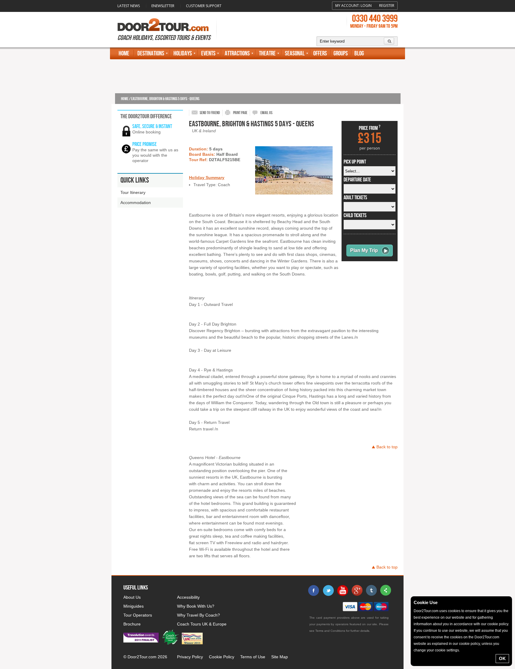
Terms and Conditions (330, 630)
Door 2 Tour (163, 25)
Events (208, 53)
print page (240, 112)
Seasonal (295, 53)
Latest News (128, 5)
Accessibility (188, 597)
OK (502, 658)
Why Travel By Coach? (198, 615)
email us (266, 112)
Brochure (132, 624)
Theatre (267, 53)
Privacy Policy (190, 656)
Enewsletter (162, 5)
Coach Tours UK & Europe (202, 624)
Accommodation (135, 202)
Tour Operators (137, 615)
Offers (320, 53)
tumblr (371, 590)
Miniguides (133, 606)
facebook (313, 590)
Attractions (237, 53)
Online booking (146, 132)
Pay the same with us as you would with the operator (155, 155)
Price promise (144, 144)
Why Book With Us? (195, 606)
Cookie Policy (221, 656)
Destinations (150, 53)
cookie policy (497, 624)
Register (386, 5)
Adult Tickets (355, 197)
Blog (359, 53)
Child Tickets (355, 215)
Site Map (279, 656)
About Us (132, 597)
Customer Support (203, 5)
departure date (357, 180)
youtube (342, 590)
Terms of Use (252, 656)
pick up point (355, 162)
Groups (340, 53)
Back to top (387, 447)
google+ (356, 590)
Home (124, 53)
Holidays (182, 53)
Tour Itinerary (132, 192)
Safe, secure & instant (152, 126)
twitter (328, 590)
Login (366, 5)
